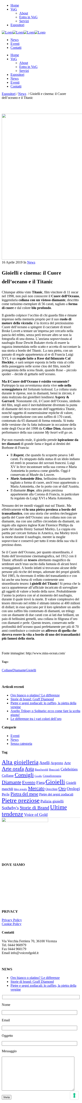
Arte (67, 763)
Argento (57, 763)
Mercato (36, 788)
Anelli (44, 762)
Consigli (24, 775)
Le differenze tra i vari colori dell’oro (35, 719)
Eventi (14, 736)
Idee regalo (20, 789)
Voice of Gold (36, 814)
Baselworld (41, 769)
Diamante (19, 670)
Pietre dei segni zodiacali (56, 794)
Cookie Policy (11, 924)
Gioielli (31, 670)
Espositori (9, 94)
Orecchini (51, 789)
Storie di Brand (34, 807)
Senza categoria (21, 743)
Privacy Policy (12, 920)
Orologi (73, 788)
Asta (29, 769)
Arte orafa (13, 769)
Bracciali (54, 769)
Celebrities (69, 769)
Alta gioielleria (20, 762)
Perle (6, 794)
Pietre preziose (21, 800)
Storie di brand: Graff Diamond (32, 699)
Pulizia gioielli (52, 801)
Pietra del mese (24, 794)
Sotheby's (10, 807)
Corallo (38, 776)
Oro (62, 788)
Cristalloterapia (52, 775)
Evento (28, 782)
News (22, 94)
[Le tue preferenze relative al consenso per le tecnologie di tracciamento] (74, 1095)
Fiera (40, 782)
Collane (7, 670)
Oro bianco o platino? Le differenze (35, 695)
